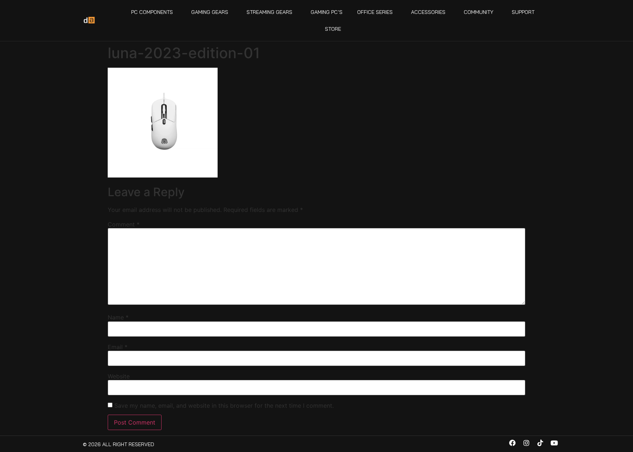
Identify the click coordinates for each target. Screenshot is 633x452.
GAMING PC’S (327, 12)
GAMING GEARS (209, 12)
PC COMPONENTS (152, 12)
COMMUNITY (478, 12)
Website (119, 376)
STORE (333, 29)
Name (118, 317)
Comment (124, 224)
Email (117, 347)
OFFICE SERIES (375, 12)
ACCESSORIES (428, 12)
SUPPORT (523, 12)
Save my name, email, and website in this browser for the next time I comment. (224, 405)
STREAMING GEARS (269, 12)
